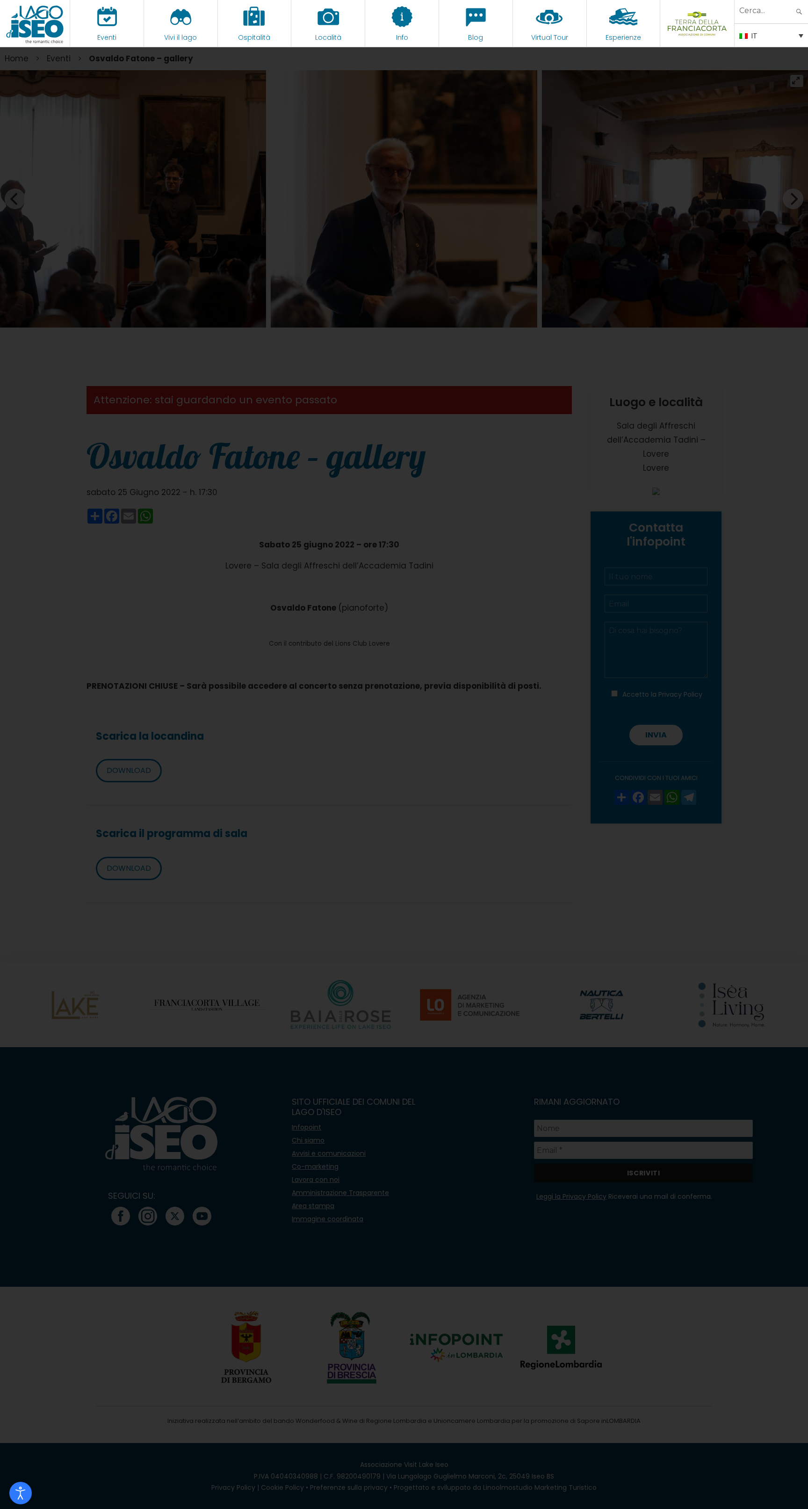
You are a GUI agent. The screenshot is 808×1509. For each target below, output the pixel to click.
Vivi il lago (180, 37)
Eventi (106, 37)
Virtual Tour (549, 37)
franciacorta (697, 37)
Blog (475, 37)
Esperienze (623, 37)
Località (328, 37)
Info (402, 37)
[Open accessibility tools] (20, 1493)
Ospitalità (254, 37)
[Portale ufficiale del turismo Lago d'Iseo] (35, 23)
